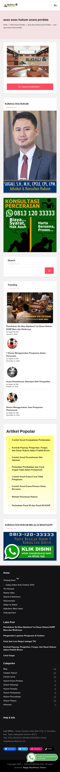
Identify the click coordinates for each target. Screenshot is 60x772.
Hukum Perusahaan (12, 697)
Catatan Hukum (10, 673)
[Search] (49, 270)
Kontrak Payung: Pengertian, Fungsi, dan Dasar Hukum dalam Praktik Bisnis (29, 648)
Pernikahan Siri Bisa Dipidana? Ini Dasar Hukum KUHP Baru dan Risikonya (29, 327)
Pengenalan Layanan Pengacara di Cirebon (24, 636)
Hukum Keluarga (10, 685)
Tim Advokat (8, 589)
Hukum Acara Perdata (13, 681)
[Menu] (55, 5)
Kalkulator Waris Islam (13, 609)
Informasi (7, 705)
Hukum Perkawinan (12, 693)
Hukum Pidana (9, 701)
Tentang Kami (9, 580)
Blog (5, 669)
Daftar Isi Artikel (10, 605)
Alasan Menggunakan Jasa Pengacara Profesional (24, 408)
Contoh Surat (9, 677)
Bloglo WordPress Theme (34, 768)
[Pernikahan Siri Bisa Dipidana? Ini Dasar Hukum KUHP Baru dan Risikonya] (30, 307)
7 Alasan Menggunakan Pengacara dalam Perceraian (25, 354)
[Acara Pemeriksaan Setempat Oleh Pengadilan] (12, 372)
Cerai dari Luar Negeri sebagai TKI (19, 641)
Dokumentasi (9, 601)
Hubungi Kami (9, 613)
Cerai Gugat (9, 655)
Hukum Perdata (10, 689)
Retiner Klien (9, 593)
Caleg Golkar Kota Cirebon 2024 (20, 585)
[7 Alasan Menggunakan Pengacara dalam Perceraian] (12, 343)
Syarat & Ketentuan (12, 597)
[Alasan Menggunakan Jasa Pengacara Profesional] (12, 398)
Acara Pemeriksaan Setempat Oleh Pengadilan (28, 382)
